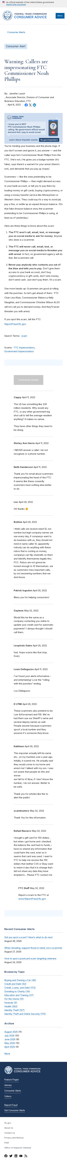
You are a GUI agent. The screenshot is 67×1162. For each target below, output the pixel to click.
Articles (8, 1085)
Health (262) (11, 1006)
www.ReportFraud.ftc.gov (32, 898)
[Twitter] (10, 1156)
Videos (7, 1096)
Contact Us (9, 1133)
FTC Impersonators (24, 347)
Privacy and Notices (14, 1138)
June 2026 (9, 1039)
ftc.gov (7, 1123)
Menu (60, 16)
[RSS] (25, 1156)
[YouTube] (20, 1156)
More (7, 1053)
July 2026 (9, 1035)
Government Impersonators (19, 351)
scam (24, 335)
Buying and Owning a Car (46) (20, 980)
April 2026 (9, 1046)
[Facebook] (5, 1156)
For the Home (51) (14, 998)
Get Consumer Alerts (14, 1110)
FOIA (6, 1143)
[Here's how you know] (28, 3)
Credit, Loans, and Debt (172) (20, 987)
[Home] (28, 19)
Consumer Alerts (16, 32)
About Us (8, 1128)
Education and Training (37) (19, 995)
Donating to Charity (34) (17, 991)
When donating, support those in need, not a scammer (33, 947)
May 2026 (9, 1043)
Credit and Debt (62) (15, 983)
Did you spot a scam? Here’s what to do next (28, 937)
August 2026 (11, 1031)
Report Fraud (10, 1105)
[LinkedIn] (15, 1156)
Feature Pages (11, 1079)
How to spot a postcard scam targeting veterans (30, 958)
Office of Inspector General (17, 1148)
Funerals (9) (10, 1002)
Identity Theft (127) (14, 1010)
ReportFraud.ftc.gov (15, 323)
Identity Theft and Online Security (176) (25, 1013)
